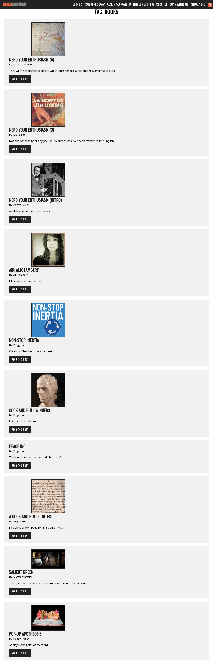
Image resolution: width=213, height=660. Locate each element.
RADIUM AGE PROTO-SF (119, 5)
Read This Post (20, 79)
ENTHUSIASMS (140, 5)
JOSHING (77, 5)
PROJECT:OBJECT (158, 5)
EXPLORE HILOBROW (94, 5)
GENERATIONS (198, 5)
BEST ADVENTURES (178, 5)
